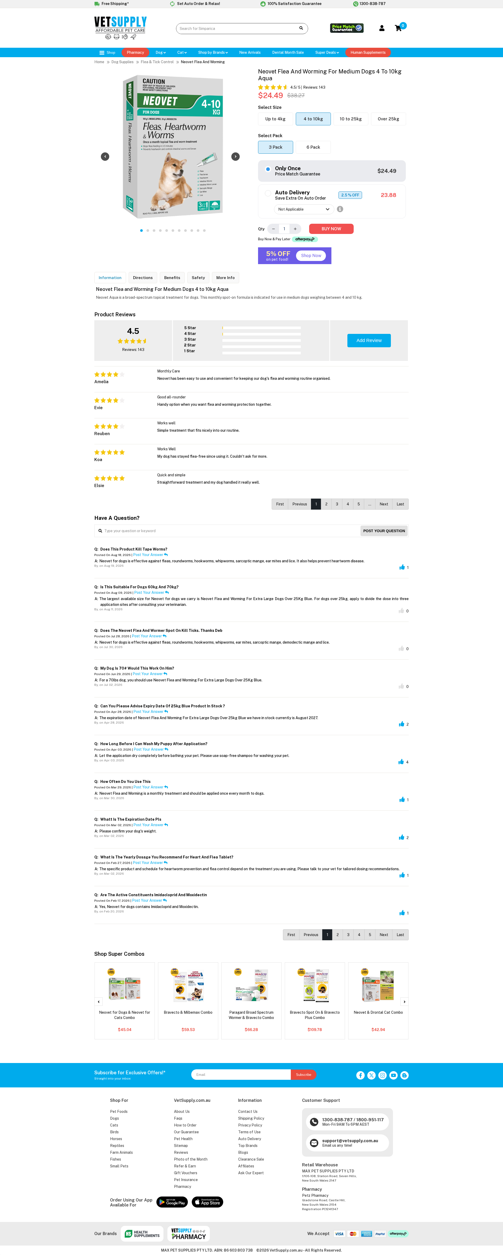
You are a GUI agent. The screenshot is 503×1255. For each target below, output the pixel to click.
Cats (114, 1125)
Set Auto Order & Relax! (198, 4)
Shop (110, 52)
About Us (182, 1111)
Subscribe (303, 1075)
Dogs (114, 1118)
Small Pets (119, 1166)
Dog (159, 52)
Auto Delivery (249, 1139)
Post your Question (384, 531)
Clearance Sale (251, 1159)
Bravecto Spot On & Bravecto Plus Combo (315, 1015)
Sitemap (181, 1146)
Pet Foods (119, 1111)
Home (99, 62)
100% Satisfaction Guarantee (294, 4)
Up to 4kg (275, 118)
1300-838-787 (373, 4)
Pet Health (183, 1139)
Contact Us (248, 1111)
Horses (116, 1139)
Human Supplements (368, 52)
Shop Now (311, 255)
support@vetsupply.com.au (350, 1140)
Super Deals (326, 52)
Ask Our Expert (251, 1173)
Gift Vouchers (185, 1173)
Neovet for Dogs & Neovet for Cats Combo (124, 1015)
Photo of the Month (190, 1159)
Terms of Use (249, 1132)
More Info (225, 277)
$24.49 (387, 171)
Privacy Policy (250, 1125)
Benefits (172, 277)
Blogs (243, 1152)
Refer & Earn (185, 1166)
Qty (261, 229)
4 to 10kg (313, 118)
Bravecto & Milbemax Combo (188, 1012)
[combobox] (232, 28)
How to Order (185, 1125)
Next (384, 504)
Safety (198, 277)
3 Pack (275, 147)
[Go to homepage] (120, 38)
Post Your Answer (148, 555)
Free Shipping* (115, 4)
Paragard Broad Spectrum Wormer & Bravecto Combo (251, 1015)
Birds (114, 1132)
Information (110, 277)
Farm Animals (121, 1152)
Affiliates (246, 1166)
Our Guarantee (186, 1132)
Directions (143, 277)
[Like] (402, 567)
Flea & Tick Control (157, 62)
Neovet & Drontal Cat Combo (378, 1012)
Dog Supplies (122, 62)
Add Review (369, 340)
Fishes (115, 1159)
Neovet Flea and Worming (203, 62)
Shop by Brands (212, 52)
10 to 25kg (351, 118)
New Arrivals (250, 52)
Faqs (178, 1118)
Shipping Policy (251, 1118)
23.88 (388, 195)
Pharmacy (135, 52)
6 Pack (313, 147)
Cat (180, 52)
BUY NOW (331, 228)
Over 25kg (388, 118)
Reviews (181, 1152)
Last (400, 504)
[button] (141, 230)
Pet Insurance (186, 1180)
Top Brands (248, 1146)
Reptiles (117, 1146)
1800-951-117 (370, 1119)
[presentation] (105, 156)
